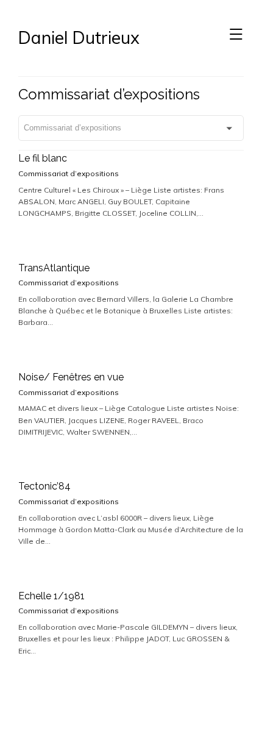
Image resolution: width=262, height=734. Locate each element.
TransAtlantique (54, 268)
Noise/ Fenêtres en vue (71, 377)
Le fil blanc (42, 158)
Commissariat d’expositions (68, 173)
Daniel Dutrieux (79, 37)
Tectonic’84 (44, 486)
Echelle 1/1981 (51, 596)
